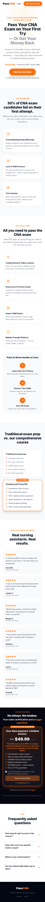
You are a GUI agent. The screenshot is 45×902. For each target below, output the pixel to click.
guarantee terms (21, 782)
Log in (32, 790)
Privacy (19, 896)
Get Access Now (33, 4)
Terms (26, 896)
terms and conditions (21, 773)
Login (19, 4)
